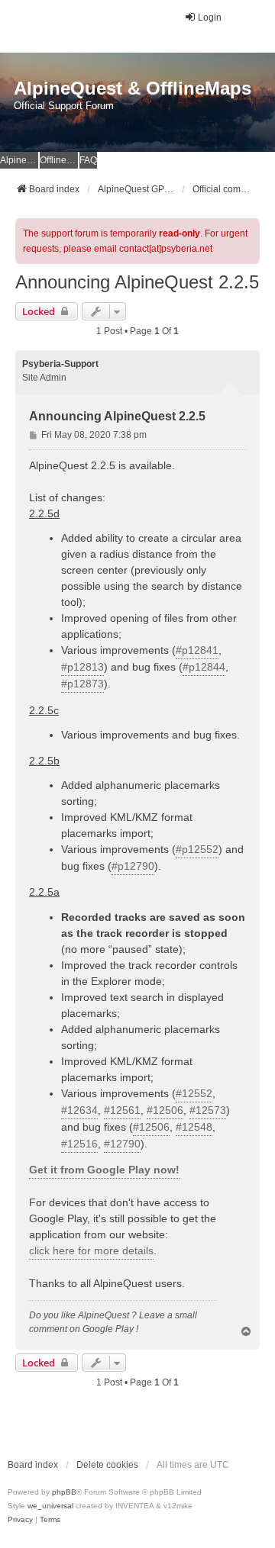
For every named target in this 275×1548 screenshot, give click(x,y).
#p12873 (82, 683)
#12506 (165, 1110)
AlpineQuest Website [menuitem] (19, 160)
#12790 (122, 1144)
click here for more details (91, 1250)
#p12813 (82, 667)
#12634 (79, 1110)
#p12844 (204, 667)
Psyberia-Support (60, 364)
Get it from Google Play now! (104, 1169)
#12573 (207, 1110)
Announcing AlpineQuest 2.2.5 (137, 282)
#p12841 (197, 650)
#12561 (122, 1110)
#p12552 (197, 849)
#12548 (194, 1127)
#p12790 (133, 866)
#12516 (79, 1144)
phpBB (64, 1492)
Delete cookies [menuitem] (107, 1464)
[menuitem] (20, 1520)
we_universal (50, 1505)
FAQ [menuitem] (88, 160)
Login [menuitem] (210, 17)
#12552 (194, 1093)
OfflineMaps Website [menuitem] (59, 160)
